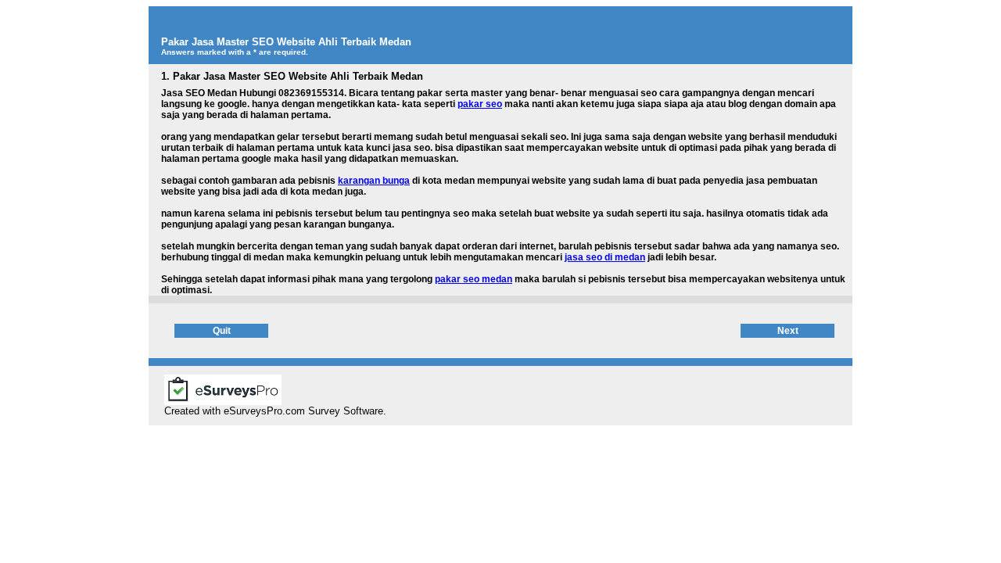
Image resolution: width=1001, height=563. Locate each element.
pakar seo (479, 104)
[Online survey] (223, 400)
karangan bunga (374, 180)
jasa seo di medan (605, 257)
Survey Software (345, 411)
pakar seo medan (473, 279)
